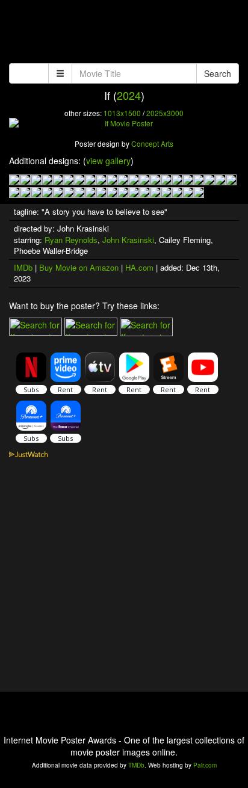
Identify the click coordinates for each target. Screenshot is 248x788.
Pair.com (205, 765)
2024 (129, 95)
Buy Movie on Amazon (79, 267)
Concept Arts (152, 143)
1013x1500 (122, 113)
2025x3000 (165, 113)
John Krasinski (128, 239)
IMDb (23, 267)
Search (217, 73)
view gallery (108, 161)
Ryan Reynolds (71, 239)
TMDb (136, 765)
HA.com (139, 267)
